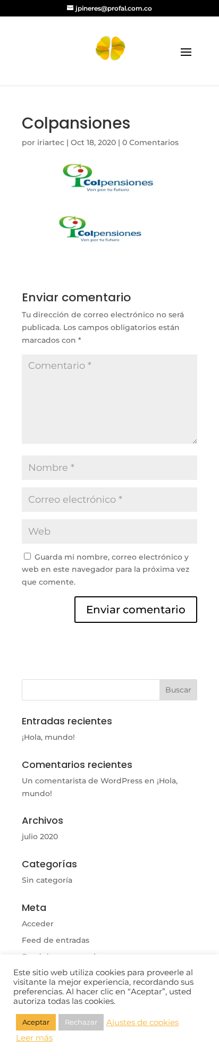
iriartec (50, 142)
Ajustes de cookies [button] (142, 1022)
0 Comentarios (150, 142)
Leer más (34, 1038)
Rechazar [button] (81, 1022)
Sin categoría (47, 880)
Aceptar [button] (35, 1022)
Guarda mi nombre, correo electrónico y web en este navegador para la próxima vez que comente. (105, 569)
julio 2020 (40, 836)
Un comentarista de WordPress (82, 780)
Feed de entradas (55, 940)
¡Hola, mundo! (48, 737)
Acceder (38, 923)
